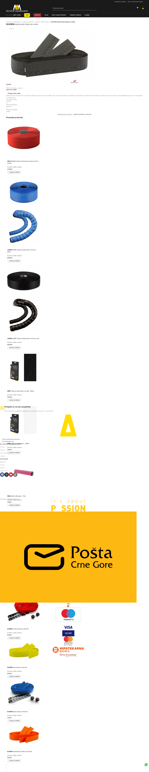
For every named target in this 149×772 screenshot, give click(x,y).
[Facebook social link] (105, 2)
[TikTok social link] (112, 2)
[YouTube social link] (109, 2)
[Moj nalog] (140, 8)
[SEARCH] (95, 8)
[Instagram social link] (107, 2)
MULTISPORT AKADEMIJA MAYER (17, 11)
